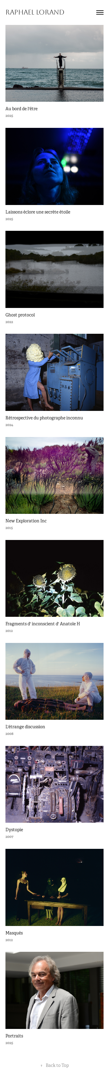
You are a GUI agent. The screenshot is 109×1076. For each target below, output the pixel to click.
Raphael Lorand (34, 12)
